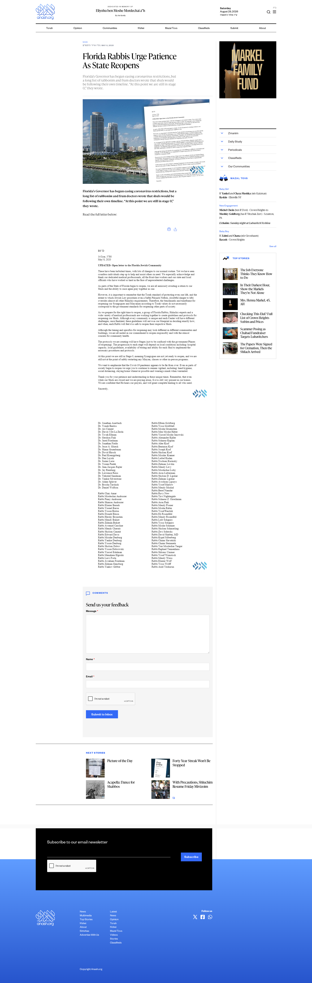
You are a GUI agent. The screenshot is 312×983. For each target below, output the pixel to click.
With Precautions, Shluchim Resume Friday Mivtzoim (193, 784)
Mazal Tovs (171, 28)
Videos (114, 935)
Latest (113, 912)
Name (90, 659)
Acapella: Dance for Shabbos (121, 784)
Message (92, 611)
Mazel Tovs (116, 931)
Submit (234, 28)
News (85, 42)
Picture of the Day (120, 760)
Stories (114, 939)
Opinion (77, 28)
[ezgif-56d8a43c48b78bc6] (247, 69)
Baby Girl (224, 189)
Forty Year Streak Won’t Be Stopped (191, 762)
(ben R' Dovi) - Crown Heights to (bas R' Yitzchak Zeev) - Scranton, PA (246, 214)
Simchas (84, 931)
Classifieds (204, 28)
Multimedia (86, 916)
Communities (110, 28)
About (262, 28)
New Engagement (228, 206)
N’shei (141, 28)
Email (90, 677)
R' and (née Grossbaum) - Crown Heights (239, 237)
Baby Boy (224, 231)
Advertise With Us (89, 935)
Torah (49, 28)
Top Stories (86, 919)
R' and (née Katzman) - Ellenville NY (242, 195)
